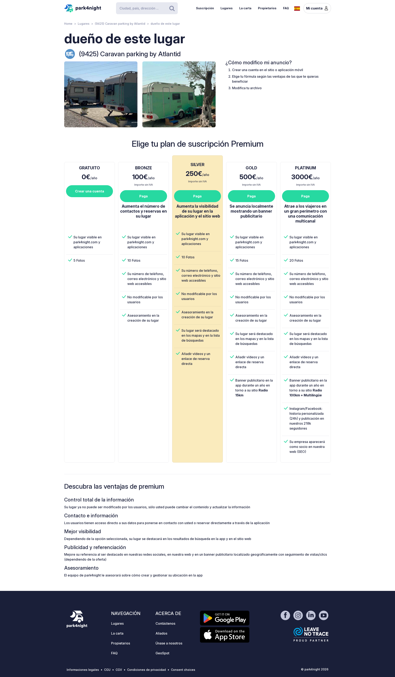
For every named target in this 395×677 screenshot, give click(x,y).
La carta (245, 8)
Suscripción (205, 8)
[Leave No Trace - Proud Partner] (311, 634)
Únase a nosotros (169, 643)
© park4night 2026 (314, 669)
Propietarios (267, 8)
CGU (107, 669)
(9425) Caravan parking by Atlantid (120, 23)
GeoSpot (162, 653)
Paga (143, 196)
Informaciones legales (83, 669)
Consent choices (183, 669)
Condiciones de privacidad (146, 669)
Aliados (161, 633)
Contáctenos (165, 623)
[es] (297, 8)
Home (68, 23)
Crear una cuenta (89, 191)
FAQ (286, 8)
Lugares (227, 8)
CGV (119, 669)
